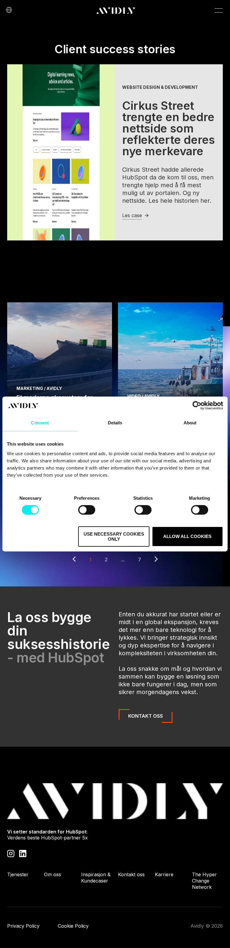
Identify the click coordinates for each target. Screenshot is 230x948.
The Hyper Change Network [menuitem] (204, 880)
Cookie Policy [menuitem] (73, 926)
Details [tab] (115, 422)
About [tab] (190, 422)
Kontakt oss (145, 716)
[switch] (86, 510)
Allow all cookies (187, 536)
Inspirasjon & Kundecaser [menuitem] (96, 877)
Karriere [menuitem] (164, 874)
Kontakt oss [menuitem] (131, 874)
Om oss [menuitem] (52, 874)
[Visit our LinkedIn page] (22, 853)
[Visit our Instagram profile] (10, 853)
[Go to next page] (156, 559)
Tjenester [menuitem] (17, 874)
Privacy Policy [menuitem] (23, 926)
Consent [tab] (40, 422)
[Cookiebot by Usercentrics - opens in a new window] (197, 405)
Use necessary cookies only (114, 536)
